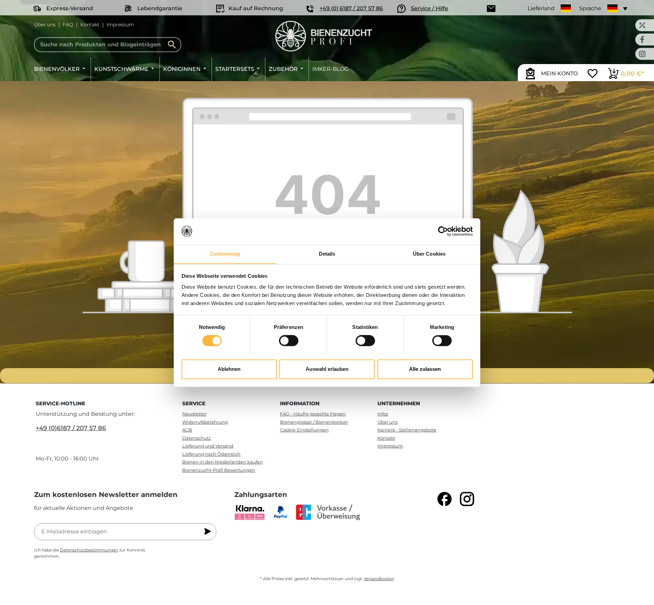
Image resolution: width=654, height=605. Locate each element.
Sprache (590, 8)
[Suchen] (174, 44)
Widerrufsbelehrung (205, 422)
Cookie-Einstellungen (304, 430)
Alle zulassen (425, 369)
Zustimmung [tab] (225, 254)
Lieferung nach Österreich (211, 454)
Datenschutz (196, 438)
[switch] (288, 340)
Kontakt (89, 24)
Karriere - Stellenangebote (406, 430)
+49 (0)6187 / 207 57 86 (71, 428)
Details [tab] (327, 254)
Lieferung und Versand (207, 446)
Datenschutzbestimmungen (89, 550)
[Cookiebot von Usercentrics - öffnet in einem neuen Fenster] (443, 231)
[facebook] (444, 499)
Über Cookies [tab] (429, 254)
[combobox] (108, 44)
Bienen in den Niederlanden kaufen (222, 462)
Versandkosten (379, 578)
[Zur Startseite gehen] (324, 36)
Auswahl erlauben (327, 369)
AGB (187, 430)
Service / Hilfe (429, 8)
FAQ (68, 24)
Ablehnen (229, 369)
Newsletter (194, 414)
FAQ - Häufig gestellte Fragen (313, 414)
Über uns (45, 24)
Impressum (120, 24)
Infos (382, 414)
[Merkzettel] (592, 74)
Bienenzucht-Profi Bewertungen (218, 470)
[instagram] (467, 499)
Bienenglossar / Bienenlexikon (314, 422)
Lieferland (541, 8)
